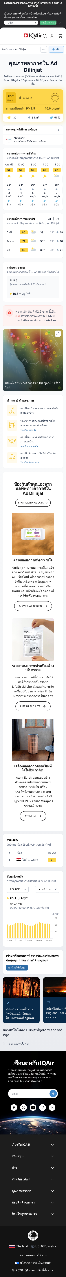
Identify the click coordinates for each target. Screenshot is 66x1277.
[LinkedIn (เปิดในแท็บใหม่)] (52, 1107)
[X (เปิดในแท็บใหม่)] (23, 1107)
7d (57, 218)
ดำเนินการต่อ (48, 22)
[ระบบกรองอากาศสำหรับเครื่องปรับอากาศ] (33, 639)
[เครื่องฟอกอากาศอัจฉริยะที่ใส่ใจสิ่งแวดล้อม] (33, 740)
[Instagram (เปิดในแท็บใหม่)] (42, 1107)
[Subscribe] (53, 1093)
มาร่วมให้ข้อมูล (16, 967)
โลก (4, 49)
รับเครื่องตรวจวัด (28, 430)
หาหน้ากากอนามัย (29, 446)
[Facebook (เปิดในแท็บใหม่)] (14, 1107)
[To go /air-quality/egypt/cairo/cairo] (34, 859)
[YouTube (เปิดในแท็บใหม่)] (33, 1107)
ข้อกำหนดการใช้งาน (33, 1255)
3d (49, 218)
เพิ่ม (58, 49)
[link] (45, 36)
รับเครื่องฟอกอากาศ (29, 462)
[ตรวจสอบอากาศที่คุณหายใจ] (33, 534)
